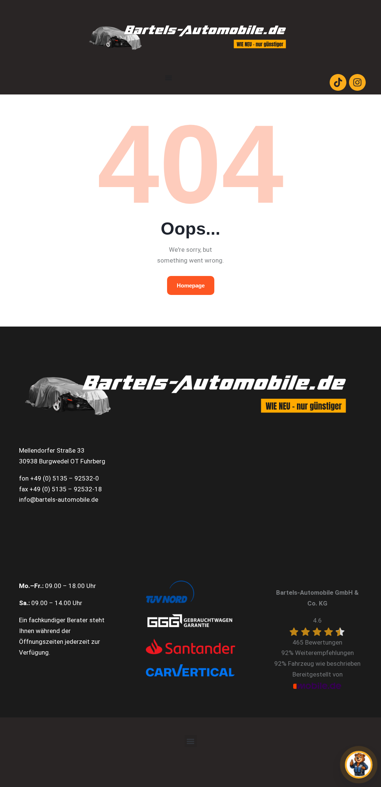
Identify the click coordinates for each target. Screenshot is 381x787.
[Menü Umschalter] (168, 77)
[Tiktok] (338, 82)
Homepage (191, 285)
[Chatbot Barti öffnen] (359, 765)
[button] (191, 741)
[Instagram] (357, 82)
